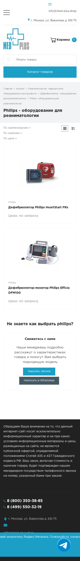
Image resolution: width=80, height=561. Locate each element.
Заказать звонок (39, 371)
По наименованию (15, 128)
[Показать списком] (73, 128)
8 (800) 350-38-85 (25, 501)
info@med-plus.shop (63, 11)
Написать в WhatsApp (39, 380)
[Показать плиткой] (65, 128)
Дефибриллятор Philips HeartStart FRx (38, 207)
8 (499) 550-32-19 (24, 507)
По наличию (11, 133)
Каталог (20, 89)
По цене (8, 138)
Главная (7, 89)
